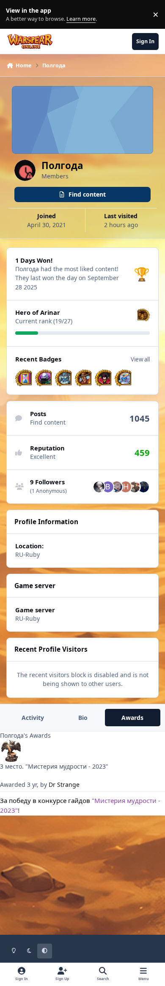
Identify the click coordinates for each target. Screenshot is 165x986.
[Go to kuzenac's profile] (116, 486)
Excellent (42, 457)
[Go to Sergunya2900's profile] (99, 486)
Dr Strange (64, 784)
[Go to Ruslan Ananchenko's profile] (143, 486)
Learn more (16, 15)
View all (140, 359)
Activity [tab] (33, 718)
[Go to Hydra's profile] (125, 486)
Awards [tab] (132, 718)
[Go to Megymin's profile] (134, 486)
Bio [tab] (83, 718)
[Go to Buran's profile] (107, 486)
